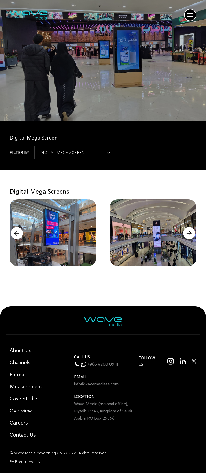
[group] (53, 232)
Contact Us (23, 434)
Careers (19, 422)
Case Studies (25, 398)
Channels (20, 362)
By (26, 461)
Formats (19, 374)
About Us (20, 350)
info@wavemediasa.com (96, 384)
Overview (21, 410)
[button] (17, 233)
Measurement (26, 386)
